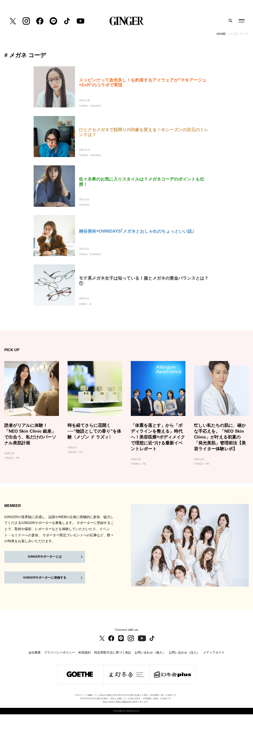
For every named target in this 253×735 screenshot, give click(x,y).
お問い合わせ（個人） (150, 652)
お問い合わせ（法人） (184, 652)
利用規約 (84, 652)
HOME (221, 33)
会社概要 (34, 652)
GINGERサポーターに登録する (44, 577)
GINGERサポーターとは (45, 556)
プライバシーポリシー (59, 652)
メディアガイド (214, 652)
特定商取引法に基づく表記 (112, 652)
